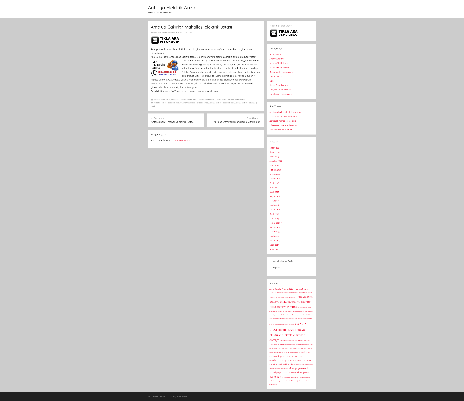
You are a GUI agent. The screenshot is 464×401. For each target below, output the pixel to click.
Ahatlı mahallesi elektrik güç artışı (285, 112)
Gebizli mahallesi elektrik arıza (278, 348)
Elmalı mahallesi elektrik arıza (288, 340)
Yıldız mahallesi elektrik (280, 129)
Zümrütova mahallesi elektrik (283, 116)
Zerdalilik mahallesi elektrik (282, 121)
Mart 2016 (274, 205)
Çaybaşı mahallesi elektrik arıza (287, 381)
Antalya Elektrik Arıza (171, 7)
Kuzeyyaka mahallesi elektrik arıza (302, 364)
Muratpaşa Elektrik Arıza (280, 94)
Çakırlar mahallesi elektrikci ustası (194, 103)
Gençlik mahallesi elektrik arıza (297, 348)
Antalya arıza (159, 100)
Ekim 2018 (274, 165)
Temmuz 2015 (275, 223)
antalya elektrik (279, 301)
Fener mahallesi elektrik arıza (304, 344)
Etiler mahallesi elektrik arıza (286, 344)
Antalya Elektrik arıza (187, 100)
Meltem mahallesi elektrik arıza (278, 368)
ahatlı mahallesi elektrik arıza (285, 292)
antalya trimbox (286, 307)
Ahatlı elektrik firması (290, 289)
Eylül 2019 (274, 156)
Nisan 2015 (274, 231)
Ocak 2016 (274, 214)
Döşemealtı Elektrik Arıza (281, 72)
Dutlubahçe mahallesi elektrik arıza (283, 324)
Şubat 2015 (274, 240)
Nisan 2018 (274, 174)
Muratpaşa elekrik (299, 368)
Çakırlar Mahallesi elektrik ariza (167, 103)
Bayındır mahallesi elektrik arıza (282, 315)
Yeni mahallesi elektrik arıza (290, 377)
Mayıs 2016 (274, 196)
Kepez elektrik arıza (288, 356)
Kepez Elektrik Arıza (278, 85)
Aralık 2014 (274, 249)
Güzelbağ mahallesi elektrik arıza (294, 352)
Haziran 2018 (275, 170)
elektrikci (275, 335)
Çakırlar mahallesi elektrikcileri (221, 103)
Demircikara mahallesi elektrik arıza (283, 318)
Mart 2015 (274, 236)
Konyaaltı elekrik (289, 360)
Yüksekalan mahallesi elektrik (283, 125)
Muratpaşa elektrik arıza (282, 372)
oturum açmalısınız (182, 140)
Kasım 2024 (274, 148)
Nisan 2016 (274, 201)
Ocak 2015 (274, 245)
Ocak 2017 (274, 192)
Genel (272, 81)
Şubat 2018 (274, 178)
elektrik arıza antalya (291, 330)
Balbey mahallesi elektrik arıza (287, 311)
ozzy (181, 32)
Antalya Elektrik (172, 100)
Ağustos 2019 (275, 161)
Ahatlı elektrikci (275, 289)
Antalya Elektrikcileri (205, 100)
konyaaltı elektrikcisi (283, 364)
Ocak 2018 (274, 183)
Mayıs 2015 (274, 227)
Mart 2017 (274, 187)
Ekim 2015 (274, 218)
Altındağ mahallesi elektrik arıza (285, 297)
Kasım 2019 (274, 152)
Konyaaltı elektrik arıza (235, 100)
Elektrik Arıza (220, 100)
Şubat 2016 (274, 209)
